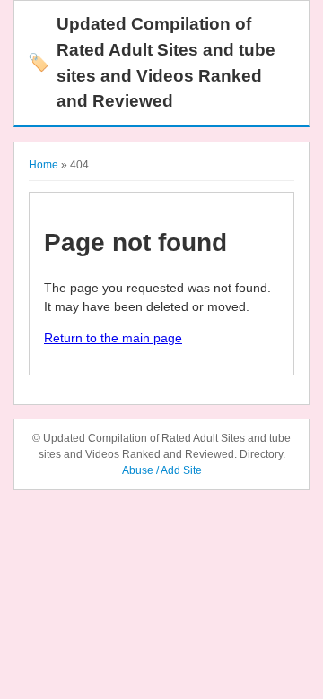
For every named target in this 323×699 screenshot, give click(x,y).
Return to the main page (113, 338)
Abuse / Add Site (162, 470)
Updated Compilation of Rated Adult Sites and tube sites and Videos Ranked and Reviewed (151, 62)
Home (43, 165)
